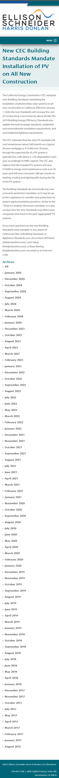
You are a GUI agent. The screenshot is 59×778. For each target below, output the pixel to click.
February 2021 (14, 491)
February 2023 (14, 359)
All (6, 266)
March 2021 (12, 484)
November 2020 (15, 503)
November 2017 (15, 696)
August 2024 (13, 297)
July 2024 (10, 303)
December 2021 (15, 434)
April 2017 (11, 721)
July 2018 (10, 659)
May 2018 (11, 671)
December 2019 (15, 572)
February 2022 (14, 422)
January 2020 (13, 565)
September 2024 (15, 291)
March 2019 (12, 621)
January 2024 (13, 322)
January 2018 (13, 684)
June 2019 (11, 609)
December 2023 (15, 328)
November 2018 (15, 634)
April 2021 (11, 478)
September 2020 (15, 515)
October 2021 (13, 447)
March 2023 (12, 353)
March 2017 (12, 727)
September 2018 (15, 646)
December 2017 (15, 690)
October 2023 (13, 335)
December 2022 (15, 372)
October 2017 (13, 702)
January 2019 (13, 628)
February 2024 (14, 316)
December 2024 (15, 278)
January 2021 (13, 497)
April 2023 (11, 347)
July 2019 (10, 603)
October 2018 (13, 640)
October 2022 (13, 378)
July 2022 (10, 397)
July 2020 (10, 528)
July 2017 (10, 709)
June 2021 (11, 472)
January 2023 (13, 366)
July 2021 (10, 466)
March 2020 (12, 553)
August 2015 (13, 746)
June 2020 (11, 534)
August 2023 (13, 341)
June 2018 (11, 665)
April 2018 (11, 677)
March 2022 (12, 416)
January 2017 (13, 740)
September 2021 (15, 453)
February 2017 (14, 734)
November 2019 (15, 578)
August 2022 (13, 391)
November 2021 (15, 441)
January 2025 (13, 272)
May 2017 (11, 715)
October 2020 (13, 509)
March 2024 (12, 310)
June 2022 (11, 403)
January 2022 (13, 428)
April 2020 (11, 547)
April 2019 (11, 615)
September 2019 (15, 590)
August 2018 (13, 653)
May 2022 (11, 409)
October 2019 (13, 584)
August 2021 (13, 459)
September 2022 (15, 384)
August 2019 (13, 596)
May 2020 (11, 540)
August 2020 (13, 522)
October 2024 (13, 285)
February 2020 (14, 559)
